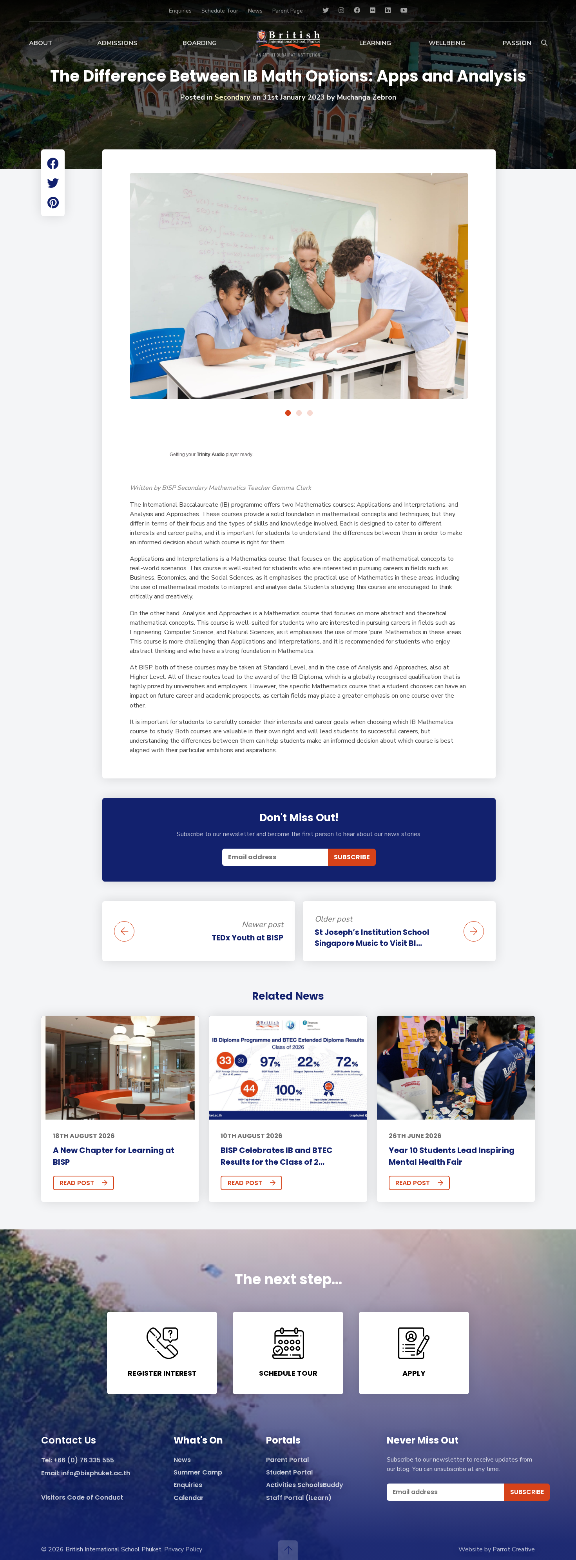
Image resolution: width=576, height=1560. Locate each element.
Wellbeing (447, 43)
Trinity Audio (211, 454)
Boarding (200, 43)
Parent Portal (287, 1460)
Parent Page (287, 11)
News (255, 11)
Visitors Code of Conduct (82, 1498)
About (41, 43)
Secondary (232, 97)
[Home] (288, 43)
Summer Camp (198, 1473)
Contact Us (68, 1441)
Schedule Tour (219, 11)
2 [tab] (299, 413)
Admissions (117, 43)
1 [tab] (288, 413)
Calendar (189, 1498)
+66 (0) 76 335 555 (84, 1460)
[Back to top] (288, 1550)
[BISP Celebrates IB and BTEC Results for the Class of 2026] (288, 1068)
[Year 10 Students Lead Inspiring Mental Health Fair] (456, 1068)
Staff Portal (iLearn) (298, 1498)
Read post (77, 1182)
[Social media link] (325, 10)
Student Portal (289, 1473)
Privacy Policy (183, 1549)
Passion (517, 43)
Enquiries (180, 11)
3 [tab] (310, 413)
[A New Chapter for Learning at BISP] (120, 1068)
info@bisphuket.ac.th (95, 1473)
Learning (375, 43)
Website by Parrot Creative (496, 1549)
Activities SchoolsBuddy (304, 1485)
